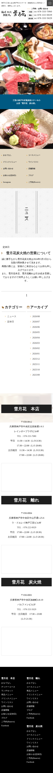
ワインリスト (33, 162)
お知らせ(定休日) (9, 175)
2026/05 (36, 332)
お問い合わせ (8, 169)
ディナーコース (8, 687)
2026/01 (36, 353)
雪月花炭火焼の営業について (28, 253)
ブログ (30, 175)
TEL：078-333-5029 (26, 609)
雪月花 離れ (33, 678)
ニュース (11, 316)
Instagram (7, 182)
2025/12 (36, 359)
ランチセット (7, 691)
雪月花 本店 (8, 678)
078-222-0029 (43, 15)
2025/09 (36, 375)
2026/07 (36, 321)
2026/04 (36, 337)
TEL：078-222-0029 (26, 527)
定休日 (10, 321)
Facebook (5, 726)
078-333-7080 (43, 11)
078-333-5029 (43, 18)
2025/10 (36, 369)
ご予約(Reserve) (34, 182)
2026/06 (36, 327)
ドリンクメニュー (10, 162)
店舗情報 (5, 710)
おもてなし (7, 155)
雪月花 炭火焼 (34, 726)
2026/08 (36, 316)
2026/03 (36, 343)
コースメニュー (34, 155)
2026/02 (36, 348)
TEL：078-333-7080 (26, 436)
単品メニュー (7, 694)
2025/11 (36, 364)
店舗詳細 (31, 169)
